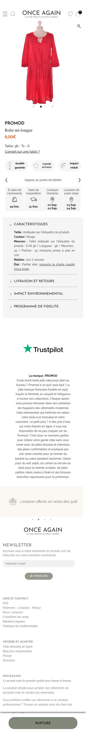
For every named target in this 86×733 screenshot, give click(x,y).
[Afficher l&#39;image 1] (41, 107)
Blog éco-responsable (17, 651)
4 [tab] (51, 520)
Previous (7, 180)
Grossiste (9, 660)
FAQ (5, 603)
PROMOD (51, 375)
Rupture (43, 723)
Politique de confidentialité (20, 626)
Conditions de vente (16, 616)
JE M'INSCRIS (39, 576)
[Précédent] (33, 106)
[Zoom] (79, 26)
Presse (7, 655)
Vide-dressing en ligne (17, 646)
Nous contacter (13, 612)
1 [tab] (33, 520)
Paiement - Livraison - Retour (22, 607)
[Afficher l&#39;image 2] (45, 107)
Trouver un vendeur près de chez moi (47, 704)
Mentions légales (14, 621)
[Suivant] (52, 106)
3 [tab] (45, 520)
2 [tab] (39, 520)
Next (79, 180)
